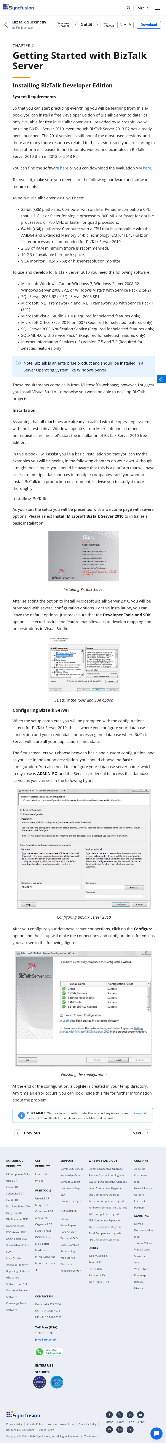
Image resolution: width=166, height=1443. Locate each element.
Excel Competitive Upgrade (105, 1233)
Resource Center (71, 1270)
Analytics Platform (17, 1264)
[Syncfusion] (23, 1414)
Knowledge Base (70, 1175)
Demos (138, 1224)
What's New (141, 1269)
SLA (63, 1194)
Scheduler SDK (15, 1193)
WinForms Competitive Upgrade (108, 1207)
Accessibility (68, 1251)
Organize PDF (43, 1224)
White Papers (69, 1225)
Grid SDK (11, 1180)
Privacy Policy (14, 1424)
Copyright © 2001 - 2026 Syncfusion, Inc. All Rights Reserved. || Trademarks (52, 1436)
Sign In (143, 8)
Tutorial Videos (143, 1243)
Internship (140, 1201)
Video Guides (142, 1249)
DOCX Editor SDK (16, 1239)
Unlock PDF (42, 1198)
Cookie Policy (35, 1424)
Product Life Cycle (71, 1201)
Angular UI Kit (97, 1275)
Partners (139, 1207)
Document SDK (15, 1226)
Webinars (66, 1264)
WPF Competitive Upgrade (104, 1214)
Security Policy (87, 1424)
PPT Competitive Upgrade (104, 1240)
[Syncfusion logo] (19, 6)
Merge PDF (42, 1205)
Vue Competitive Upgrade (104, 1194)
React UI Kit (95, 1262)
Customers (140, 1175)
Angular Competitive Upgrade (106, 1175)
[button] (75, 25)
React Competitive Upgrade (105, 1188)
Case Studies (68, 1232)
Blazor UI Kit (96, 1269)
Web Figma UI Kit (99, 1282)
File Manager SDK (17, 1219)
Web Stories (68, 1258)
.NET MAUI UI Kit (99, 1256)
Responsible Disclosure (20, 1430)
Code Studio (13, 1258)
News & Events (143, 1188)
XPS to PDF (41, 1218)
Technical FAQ (69, 1238)
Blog (137, 1182)
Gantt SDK (12, 1200)
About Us (139, 1169)
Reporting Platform (17, 1271)
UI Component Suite (18, 1174)
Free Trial (41, 1174)
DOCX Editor (42, 1237)
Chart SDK (12, 1187)
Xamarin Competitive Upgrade (107, 1201)
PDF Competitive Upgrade (104, 1220)
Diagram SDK (14, 1213)
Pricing (39, 1180)
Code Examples (70, 1245)
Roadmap (140, 1275)
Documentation (143, 1230)
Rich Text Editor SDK (18, 1206)
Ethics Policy (46, 1430)
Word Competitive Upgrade (105, 1227)
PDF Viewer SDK (16, 1232)
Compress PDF (44, 1211)
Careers (139, 1194)
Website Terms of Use (61, 1424)
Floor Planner (43, 1231)
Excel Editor (42, 1244)
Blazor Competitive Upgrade (106, 1169)
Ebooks (65, 1219)
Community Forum (72, 1169)
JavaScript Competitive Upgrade (108, 1182)
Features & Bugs (70, 1188)
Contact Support (70, 1182)
